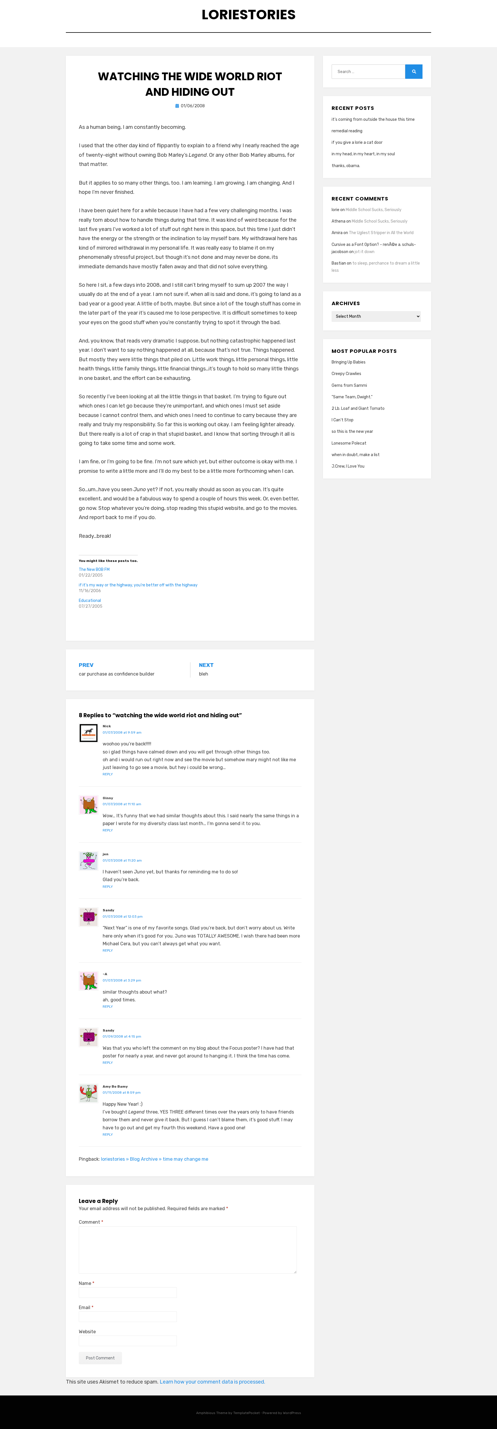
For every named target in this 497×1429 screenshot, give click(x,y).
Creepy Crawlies (346, 373)
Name (86, 1283)
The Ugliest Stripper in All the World (381, 232)
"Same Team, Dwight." (352, 397)
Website (87, 1331)
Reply (108, 774)
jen (105, 854)
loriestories (249, 14)
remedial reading (347, 131)
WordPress (292, 1413)
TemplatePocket (246, 1413)
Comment (91, 1222)
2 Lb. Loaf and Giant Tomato (358, 408)
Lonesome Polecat (349, 443)
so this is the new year (352, 431)
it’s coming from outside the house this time (373, 119)
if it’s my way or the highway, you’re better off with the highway (138, 585)
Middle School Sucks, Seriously (374, 209)
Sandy (108, 910)
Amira (337, 232)
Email (86, 1307)
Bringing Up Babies (349, 362)
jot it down (364, 251)
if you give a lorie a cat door (357, 142)
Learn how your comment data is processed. (212, 1382)
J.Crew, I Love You (348, 466)
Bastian (339, 263)
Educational (90, 600)
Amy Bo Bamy (115, 1086)
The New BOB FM (94, 569)
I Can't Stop (342, 420)
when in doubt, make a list (356, 454)
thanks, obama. (346, 165)
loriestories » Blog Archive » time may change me (154, 1159)
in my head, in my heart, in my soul (363, 154)
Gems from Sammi (349, 385)
